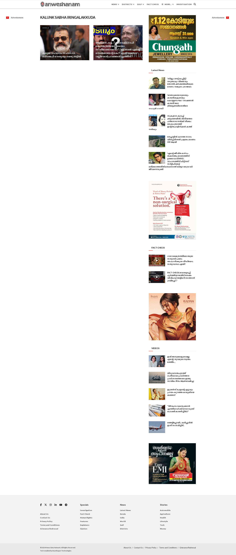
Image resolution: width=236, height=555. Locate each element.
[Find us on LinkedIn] (55, 505)
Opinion (83, 529)
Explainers (84, 525)
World (123, 521)
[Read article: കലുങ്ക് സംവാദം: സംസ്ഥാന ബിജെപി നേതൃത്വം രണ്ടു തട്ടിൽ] (64, 42)
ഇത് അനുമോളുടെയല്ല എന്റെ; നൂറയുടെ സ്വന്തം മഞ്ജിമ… (179, 359)
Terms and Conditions (50, 525)
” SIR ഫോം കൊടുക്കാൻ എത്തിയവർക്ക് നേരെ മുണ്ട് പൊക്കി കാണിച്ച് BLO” (180, 408)
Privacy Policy (46, 521)
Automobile (165, 510)
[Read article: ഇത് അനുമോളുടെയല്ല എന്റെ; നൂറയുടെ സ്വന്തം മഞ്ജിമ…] (157, 361)
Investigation (184, 4)
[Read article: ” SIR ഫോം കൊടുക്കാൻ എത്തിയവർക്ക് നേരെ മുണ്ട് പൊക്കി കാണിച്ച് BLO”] (157, 410)
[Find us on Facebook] (41, 505)
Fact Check (153, 4)
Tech (162, 525)
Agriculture (165, 514)
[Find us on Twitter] (45, 505)
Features (84, 521)
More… (168, 4)
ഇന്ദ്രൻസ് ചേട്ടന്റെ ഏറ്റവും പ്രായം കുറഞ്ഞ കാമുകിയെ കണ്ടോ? (180, 392)
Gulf (139, 4)
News (114, 4)
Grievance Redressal (49, 529)
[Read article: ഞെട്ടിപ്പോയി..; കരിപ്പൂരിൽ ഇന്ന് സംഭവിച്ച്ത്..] (157, 427)
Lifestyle (164, 521)
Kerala (45, 28)
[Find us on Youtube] (60, 505)
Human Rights (86, 518)
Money (163, 529)
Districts (127, 4)
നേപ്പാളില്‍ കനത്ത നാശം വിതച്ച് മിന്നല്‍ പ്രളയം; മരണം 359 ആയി (181, 139)
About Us (44, 514)
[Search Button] (195, 4)
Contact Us (45, 518)
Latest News (125, 510)
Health (163, 518)
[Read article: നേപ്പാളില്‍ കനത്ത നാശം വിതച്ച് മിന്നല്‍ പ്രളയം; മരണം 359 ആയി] (157, 141)
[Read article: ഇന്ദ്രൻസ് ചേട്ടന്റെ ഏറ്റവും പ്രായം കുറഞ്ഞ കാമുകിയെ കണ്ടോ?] (157, 394)
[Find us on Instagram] (51, 505)
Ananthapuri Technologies (61, 551)
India (122, 518)
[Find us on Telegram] (66, 505)
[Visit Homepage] (60, 4)
